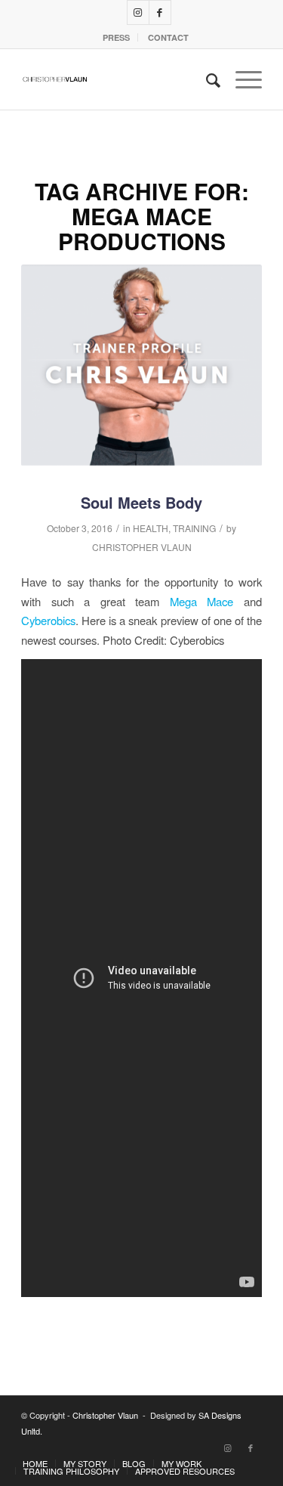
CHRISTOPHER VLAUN (142, 546)
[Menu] (241, 79)
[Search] (205, 79)
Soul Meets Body (141, 502)
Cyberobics (48, 620)
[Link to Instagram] (138, 12)
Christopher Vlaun (105, 1415)
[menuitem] (116, 37)
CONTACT (168, 37)
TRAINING (194, 528)
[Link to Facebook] (160, 12)
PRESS (116, 37)
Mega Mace (202, 601)
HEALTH (150, 528)
